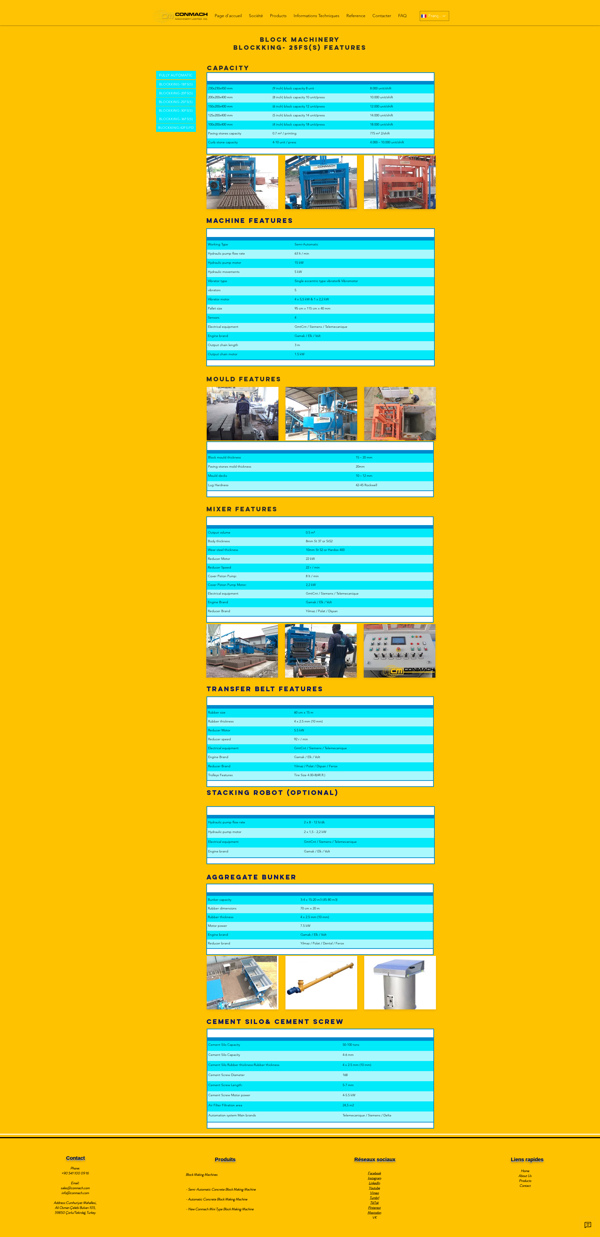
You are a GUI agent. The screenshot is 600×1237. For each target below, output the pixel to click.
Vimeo (374, 1192)
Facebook (374, 1173)
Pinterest (374, 1207)
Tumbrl (374, 1197)
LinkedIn (374, 1183)
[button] (255, 16)
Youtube (374, 1188)
